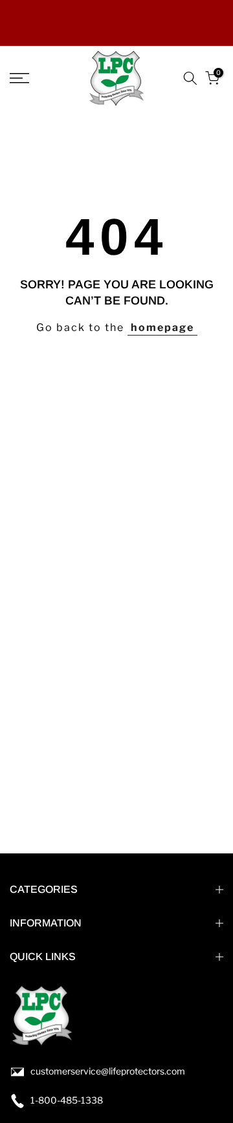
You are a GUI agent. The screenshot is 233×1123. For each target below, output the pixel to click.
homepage (162, 327)
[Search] (190, 78)
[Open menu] (33, 78)
